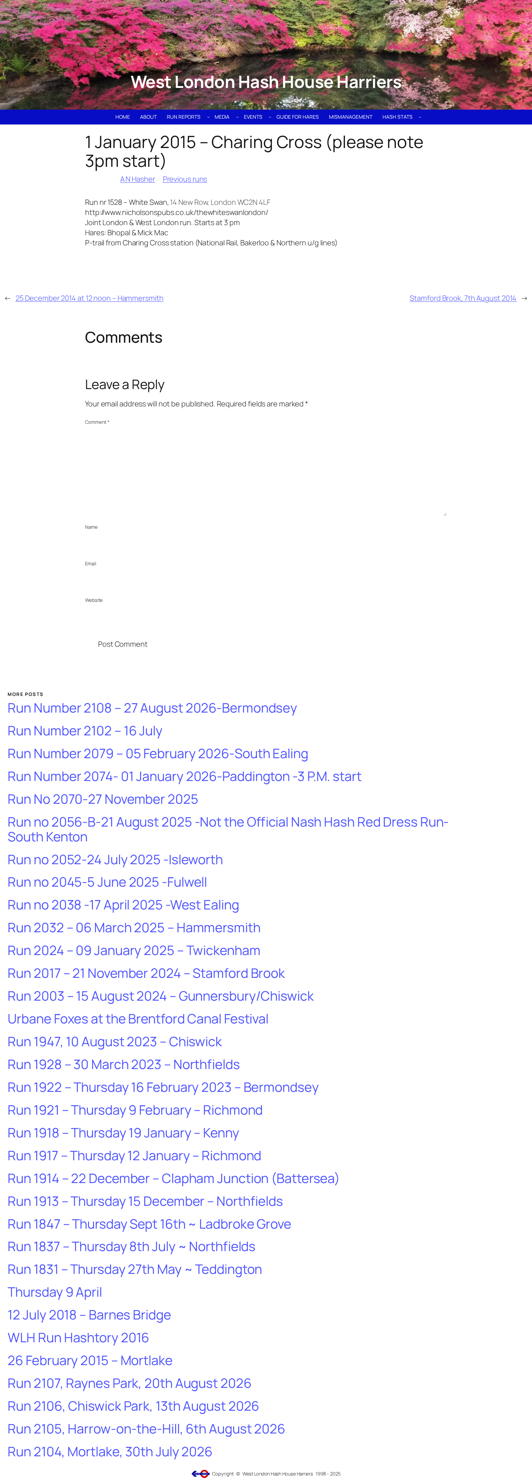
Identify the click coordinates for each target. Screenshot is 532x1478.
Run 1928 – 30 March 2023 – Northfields (124, 1064)
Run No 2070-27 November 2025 (103, 799)
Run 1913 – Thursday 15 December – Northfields (145, 1201)
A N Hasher (137, 179)
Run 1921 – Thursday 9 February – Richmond (135, 1110)
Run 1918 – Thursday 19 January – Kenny (123, 1133)
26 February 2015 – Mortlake (90, 1360)
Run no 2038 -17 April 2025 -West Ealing (123, 905)
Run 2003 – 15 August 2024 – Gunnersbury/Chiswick (160, 996)
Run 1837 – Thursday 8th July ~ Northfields (132, 1246)
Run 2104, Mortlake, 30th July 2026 (110, 1451)
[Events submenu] (270, 116)
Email (90, 563)
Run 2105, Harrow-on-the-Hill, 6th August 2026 (146, 1429)
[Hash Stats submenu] (420, 116)
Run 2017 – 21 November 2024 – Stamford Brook (146, 973)
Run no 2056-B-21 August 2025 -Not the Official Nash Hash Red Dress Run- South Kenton (228, 829)
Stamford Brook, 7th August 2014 (463, 298)
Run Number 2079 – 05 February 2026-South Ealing (158, 753)
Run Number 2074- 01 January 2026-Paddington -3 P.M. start (184, 776)
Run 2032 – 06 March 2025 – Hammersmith (134, 927)
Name (91, 527)
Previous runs (185, 179)
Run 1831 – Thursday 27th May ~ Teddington (135, 1269)
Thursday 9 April (55, 1292)
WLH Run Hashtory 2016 (78, 1337)
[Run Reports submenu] (208, 116)
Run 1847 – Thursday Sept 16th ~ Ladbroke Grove (149, 1224)
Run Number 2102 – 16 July (85, 730)
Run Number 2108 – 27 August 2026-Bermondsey (152, 708)
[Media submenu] (237, 116)
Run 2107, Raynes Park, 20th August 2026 (129, 1383)
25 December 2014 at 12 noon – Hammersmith (90, 298)
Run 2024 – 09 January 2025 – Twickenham (134, 950)
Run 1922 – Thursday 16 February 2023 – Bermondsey (163, 1087)
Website (94, 600)
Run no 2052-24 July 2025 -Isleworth (115, 859)
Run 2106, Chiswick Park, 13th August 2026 (133, 1406)
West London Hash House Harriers (266, 81)
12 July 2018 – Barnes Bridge (89, 1315)
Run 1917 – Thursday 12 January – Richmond (134, 1155)
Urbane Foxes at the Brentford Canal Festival (138, 1019)
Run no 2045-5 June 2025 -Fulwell (107, 882)
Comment (97, 422)
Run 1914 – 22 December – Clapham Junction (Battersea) (174, 1178)
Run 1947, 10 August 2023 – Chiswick (115, 1041)
